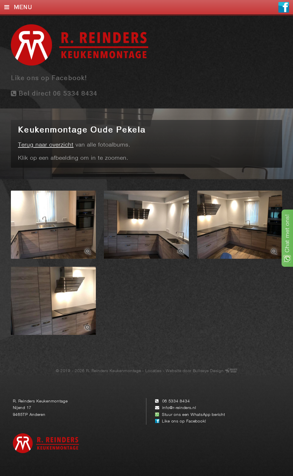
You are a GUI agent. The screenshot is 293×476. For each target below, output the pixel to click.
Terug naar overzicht (46, 145)
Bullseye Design (208, 371)
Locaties (153, 371)
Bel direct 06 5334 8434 (57, 94)
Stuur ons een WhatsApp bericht (193, 415)
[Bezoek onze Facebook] (283, 8)
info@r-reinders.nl (179, 408)
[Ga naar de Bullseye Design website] (231, 371)
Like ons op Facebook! (49, 78)
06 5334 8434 (176, 401)
